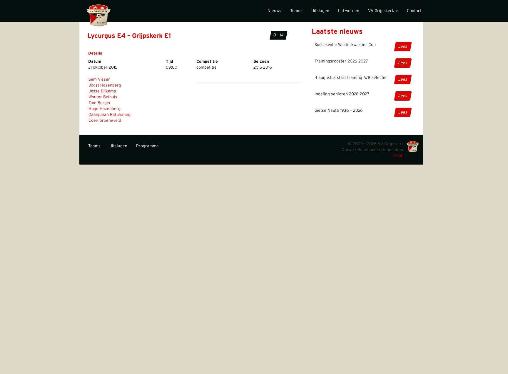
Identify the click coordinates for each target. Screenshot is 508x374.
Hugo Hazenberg (104, 109)
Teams (296, 11)
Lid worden (348, 11)
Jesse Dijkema (102, 91)
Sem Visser (99, 79)
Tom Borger (99, 103)
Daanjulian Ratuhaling (109, 115)
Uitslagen (320, 11)
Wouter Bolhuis (102, 97)
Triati (399, 156)
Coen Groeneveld (104, 121)
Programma (147, 146)
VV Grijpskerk (381, 11)
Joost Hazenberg (104, 85)
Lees (403, 47)
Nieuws (274, 11)
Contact (414, 11)
